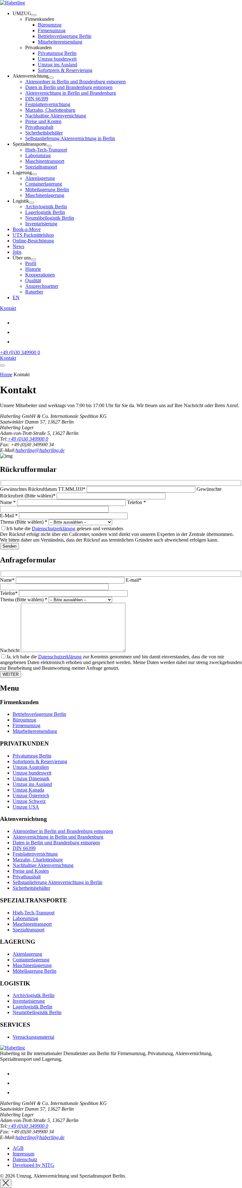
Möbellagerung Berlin (47, 189)
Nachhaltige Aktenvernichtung (55, 115)
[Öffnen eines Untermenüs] (34, 15)
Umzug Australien (31, 767)
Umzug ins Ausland (57, 64)
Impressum (23, 1153)
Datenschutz (25, 1159)
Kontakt (8, 308)
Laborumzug (38, 155)
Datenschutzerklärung (53, 528)
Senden (9, 546)
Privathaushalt (39, 127)
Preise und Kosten (43, 121)
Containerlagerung (43, 184)
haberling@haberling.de (40, 450)
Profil (30, 263)
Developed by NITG (33, 1165)
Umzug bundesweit (57, 59)
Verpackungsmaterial (33, 1037)
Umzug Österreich (31, 795)
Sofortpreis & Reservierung (65, 70)
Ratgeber (34, 291)
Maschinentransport (44, 161)
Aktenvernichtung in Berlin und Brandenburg (70, 93)
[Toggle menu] (2, 365)
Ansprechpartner (41, 286)
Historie (33, 269)
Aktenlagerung (40, 178)
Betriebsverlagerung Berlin (64, 36)
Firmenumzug (52, 30)
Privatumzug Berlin (57, 53)
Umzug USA (26, 807)
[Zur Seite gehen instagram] (17, 332)
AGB (18, 1148)
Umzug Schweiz (29, 801)
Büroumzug (49, 24)
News (18, 246)
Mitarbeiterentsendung (60, 42)
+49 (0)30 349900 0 (20, 352)
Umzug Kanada (28, 790)
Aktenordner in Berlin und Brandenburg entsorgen (75, 81)
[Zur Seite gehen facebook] (17, 341)
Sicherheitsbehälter (44, 132)
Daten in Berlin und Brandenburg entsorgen (68, 87)
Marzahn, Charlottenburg (50, 110)
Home (6, 374)
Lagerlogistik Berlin (45, 212)
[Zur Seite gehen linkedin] (17, 322)
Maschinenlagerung (44, 195)
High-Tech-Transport (46, 149)
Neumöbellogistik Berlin (49, 218)
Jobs (17, 252)
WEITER (11, 674)
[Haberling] (12, 2)
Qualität (33, 280)
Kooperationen (40, 274)
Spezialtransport (41, 166)
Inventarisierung (41, 223)
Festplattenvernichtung (47, 104)
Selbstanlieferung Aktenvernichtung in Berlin (70, 138)
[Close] (5, 1183)
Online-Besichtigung (33, 240)
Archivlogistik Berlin (46, 206)
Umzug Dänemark (31, 778)
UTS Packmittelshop (33, 235)
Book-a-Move (27, 229)
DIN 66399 (36, 98)
